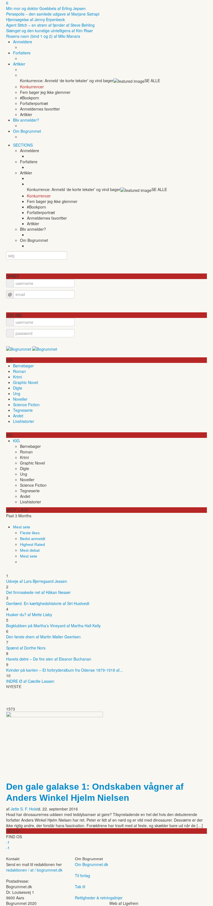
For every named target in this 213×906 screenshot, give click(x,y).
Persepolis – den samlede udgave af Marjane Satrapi (52, 14)
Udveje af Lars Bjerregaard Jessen (36, 581)
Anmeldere (22, 41)
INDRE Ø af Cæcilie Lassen (30, 681)
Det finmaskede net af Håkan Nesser (38, 592)
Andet (18, 415)
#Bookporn (29, 98)
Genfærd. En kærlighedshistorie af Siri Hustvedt (47, 603)
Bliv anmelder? (26, 120)
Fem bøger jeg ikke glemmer (45, 92)
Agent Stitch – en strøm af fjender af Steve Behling (50, 25)
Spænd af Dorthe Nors (25, 648)
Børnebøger (23, 365)
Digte (17, 388)
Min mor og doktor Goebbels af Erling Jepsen (46, 8)
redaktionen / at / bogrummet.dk (34, 870)
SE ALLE (152, 80)
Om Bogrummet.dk (91, 864)
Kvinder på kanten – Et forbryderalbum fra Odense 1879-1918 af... (64, 670)
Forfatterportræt (34, 103)
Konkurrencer (32, 86)
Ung (16, 393)
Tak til (80, 886)
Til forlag (82, 875)
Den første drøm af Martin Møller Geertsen (43, 636)
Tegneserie (23, 410)
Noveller (20, 399)
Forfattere (22, 53)
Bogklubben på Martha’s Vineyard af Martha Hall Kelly (53, 625)
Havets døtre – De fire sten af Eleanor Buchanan (48, 659)
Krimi (17, 377)
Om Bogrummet (27, 131)
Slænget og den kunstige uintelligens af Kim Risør (49, 30)
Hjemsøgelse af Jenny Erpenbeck (35, 19)
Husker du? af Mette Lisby (29, 614)
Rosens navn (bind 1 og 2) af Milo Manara (43, 36)
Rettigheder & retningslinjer (99, 897)
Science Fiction (26, 404)
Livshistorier (23, 421)
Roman (19, 371)
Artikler (19, 64)
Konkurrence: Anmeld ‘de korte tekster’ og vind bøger (66, 80)
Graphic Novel (25, 382)
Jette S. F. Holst (24, 809)
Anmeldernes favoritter (40, 109)
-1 (8, 842)
